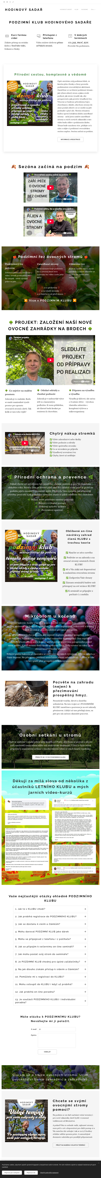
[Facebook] (4, 2)
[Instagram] (10, 2)
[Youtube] (7, 2)
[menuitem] (66, 9)
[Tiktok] (13, 2)
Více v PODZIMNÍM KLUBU (50, 300)
